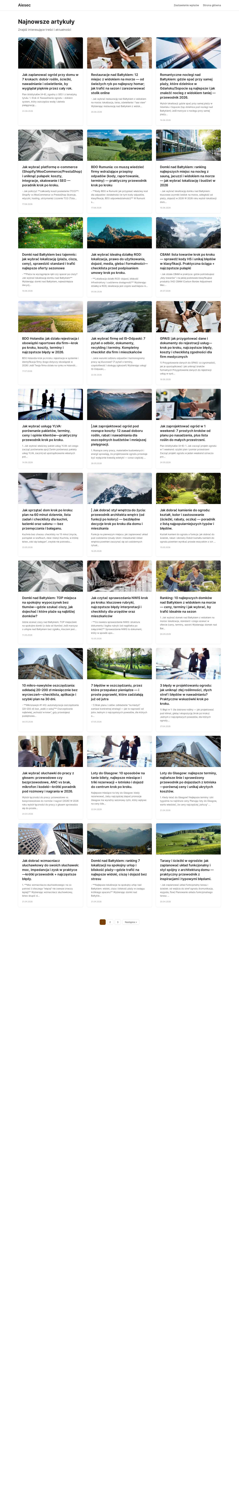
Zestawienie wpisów (186, 5)
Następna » (131, 922)
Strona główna (212, 5)
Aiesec (24, 5)
